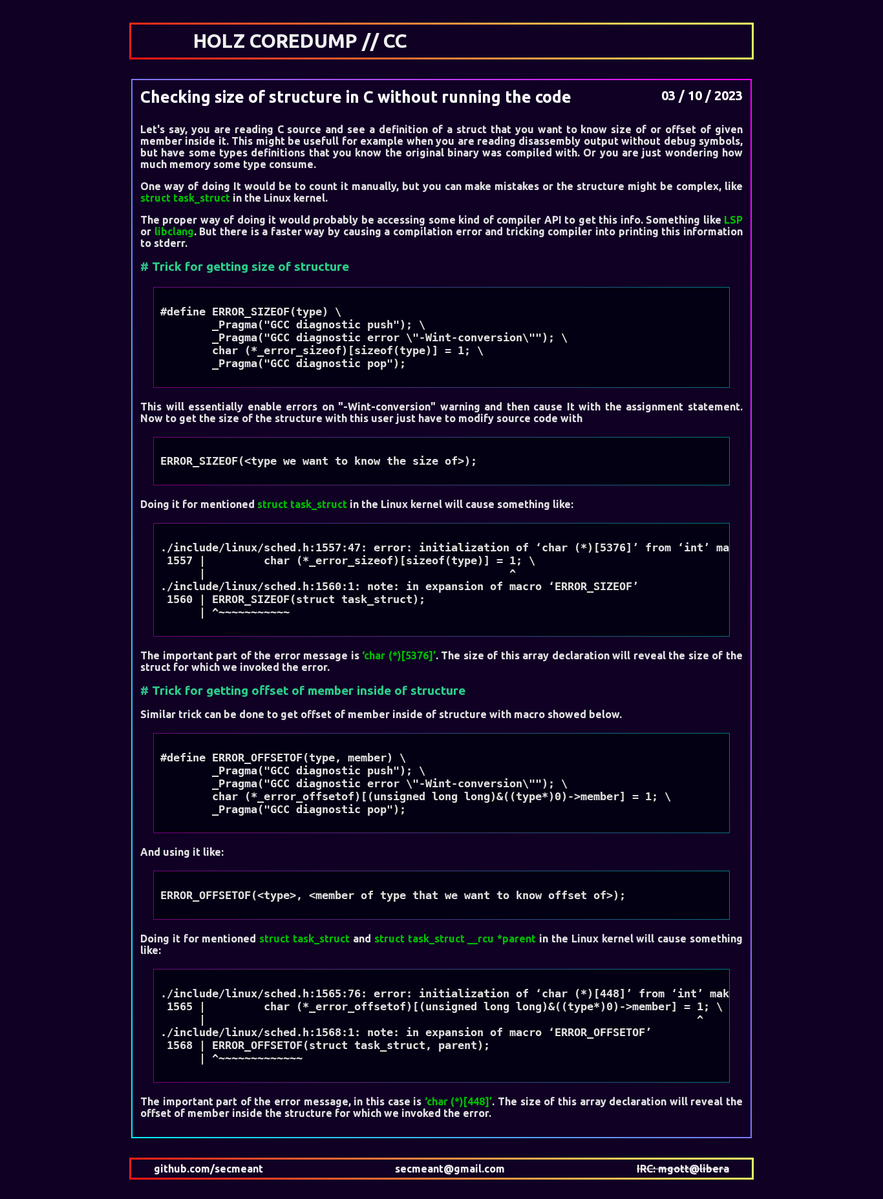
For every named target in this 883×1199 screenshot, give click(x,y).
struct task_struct (186, 198)
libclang (174, 231)
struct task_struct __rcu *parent (455, 938)
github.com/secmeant (208, 1168)
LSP (733, 220)
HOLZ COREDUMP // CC (300, 41)
